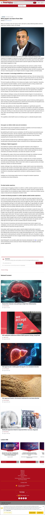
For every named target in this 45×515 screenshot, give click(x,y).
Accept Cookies (32, 512)
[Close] (43, 506)
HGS (35, 240)
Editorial (22, 473)
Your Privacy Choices (22, 479)
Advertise (22, 471)
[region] (22, 510)
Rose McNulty (6, 431)
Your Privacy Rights (7, 512)
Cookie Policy (8, 510)
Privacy (22, 477)
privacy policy (23, 265)
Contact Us (22, 474)
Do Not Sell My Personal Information (22, 478)
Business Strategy (4, 269)
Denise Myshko (6, 305)
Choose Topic (21, 5)
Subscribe (38, 263)
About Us (22, 470)
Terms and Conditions (22, 475)
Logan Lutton (5, 337)
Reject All (40, 512)
